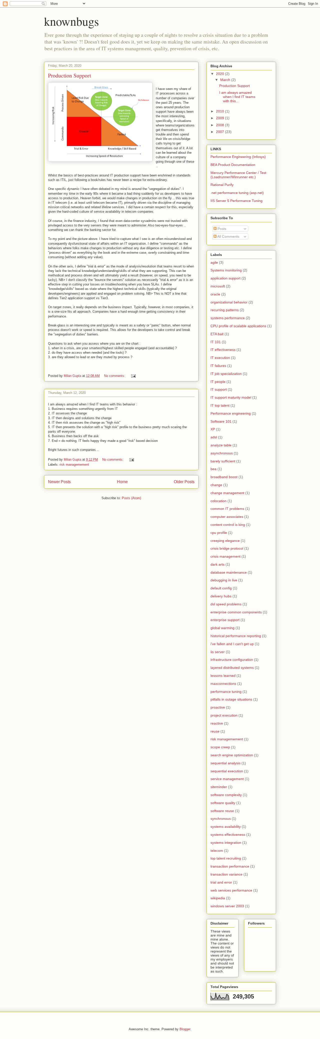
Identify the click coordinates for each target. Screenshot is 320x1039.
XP (212, 429)
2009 (220, 118)
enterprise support (225, 620)
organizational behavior (229, 302)
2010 (220, 111)
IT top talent (220, 405)
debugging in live (223, 580)
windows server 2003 (227, 906)
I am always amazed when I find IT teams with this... (237, 96)
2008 (220, 125)
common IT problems (227, 509)
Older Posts (184, 482)
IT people (218, 382)
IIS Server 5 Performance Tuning (236, 201)
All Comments (227, 236)
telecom (216, 851)
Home (122, 482)
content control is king (227, 525)
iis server (217, 652)
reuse (215, 731)
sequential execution (226, 771)
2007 (220, 132)
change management (227, 493)
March (225, 80)
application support (225, 278)
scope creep (220, 747)
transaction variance (226, 874)
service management (227, 779)
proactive (217, 707)
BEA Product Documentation (232, 165)
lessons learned (223, 676)
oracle (215, 294)
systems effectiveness (227, 835)
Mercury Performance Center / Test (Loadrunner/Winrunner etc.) (238, 175)
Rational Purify (222, 185)
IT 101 (215, 342)
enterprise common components (236, 612)
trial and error (221, 882)
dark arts (217, 564)
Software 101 (221, 421)
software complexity (226, 795)
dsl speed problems (226, 604)
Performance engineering (230, 413)
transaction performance (229, 866)
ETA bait (217, 334)
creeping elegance (225, 541)
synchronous (220, 819)
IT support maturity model (230, 397)
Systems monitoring (226, 270)
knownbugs (71, 21)
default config (221, 588)
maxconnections (223, 684)
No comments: (115, 376)
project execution (224, 715)
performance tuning (226, 692)
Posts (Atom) (131, 498)
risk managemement (74, 464)
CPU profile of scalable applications (238, 326)
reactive (216, 723)
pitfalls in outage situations (231, 699)
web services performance (231, 890)
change (216, 485)
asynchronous (221, 453)
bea (213, 469)
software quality (222, 803)
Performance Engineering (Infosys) (238, 157)
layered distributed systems (232, 668)
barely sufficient (222, 461)
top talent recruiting (225, 858)
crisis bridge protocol (226, 548)
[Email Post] (133, 376)
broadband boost (224, 477)
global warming (222, 628)
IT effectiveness (223, 350)
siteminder (218, 787)
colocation (218, 501)
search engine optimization (231, 755)
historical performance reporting (235, 636)
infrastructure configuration (231, 660)
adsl (213, 437)
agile (214, 262)
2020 (220, 74)
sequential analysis (225, 763)
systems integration (225, 843)
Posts (221, 229)
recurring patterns (224, 310)
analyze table (221, 445)
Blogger (185, 1029)
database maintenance (228, 572)
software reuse (222, 811)
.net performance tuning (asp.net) (237, 193)
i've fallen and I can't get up (232, 644)
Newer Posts (59, 482)
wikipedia (217, 898)
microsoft (217, 286)
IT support (218, 389)
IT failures (218, 366)
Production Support (69, 75)
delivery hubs (221, 596)
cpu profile (218, 533)
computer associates (226, 517)
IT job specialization (226, 374)
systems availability (225, 827)
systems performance (227, 318)
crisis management (225, 556)
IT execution (220, 358)
